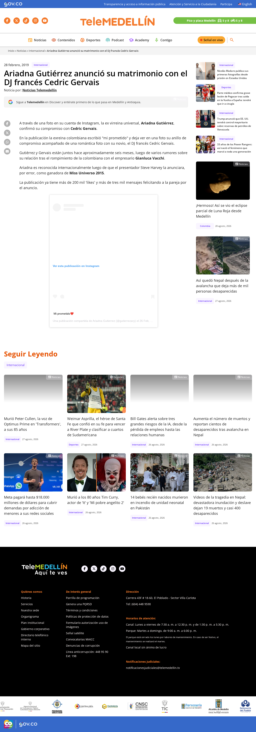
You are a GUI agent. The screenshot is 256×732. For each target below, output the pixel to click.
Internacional (37, 51)
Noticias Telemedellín (39, 90)
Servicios (27, 604)
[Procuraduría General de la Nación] (40, 706)
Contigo (163, 40)
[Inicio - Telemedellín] (117, 21)
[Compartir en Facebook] (7, 123)
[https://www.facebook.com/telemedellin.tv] (84, 568)
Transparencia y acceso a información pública (134, 4)
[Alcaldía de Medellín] (202, 706)
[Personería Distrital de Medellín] (175, 706)
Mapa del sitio (30, 645)
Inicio (11, 51)
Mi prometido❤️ (64, 313)
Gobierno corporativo (35, 629)
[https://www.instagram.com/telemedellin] (113, 568)
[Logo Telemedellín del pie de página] (44, 568)
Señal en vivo (213, 40)
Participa (226, 4)
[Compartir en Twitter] (7, 133)
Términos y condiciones (82, 610)
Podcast (114, 40)
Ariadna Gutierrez (104, 320)
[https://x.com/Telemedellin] (94, 568)
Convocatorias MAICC (80, 639)
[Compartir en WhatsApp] (7, 142)
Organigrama (30, 616)
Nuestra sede (30, 610)
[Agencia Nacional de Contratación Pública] (13, 706)
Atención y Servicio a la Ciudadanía (192, 4)
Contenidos (63, 40)
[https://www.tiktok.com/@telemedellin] (103, 568)
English (247, 4)
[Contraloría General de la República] (67, 706)
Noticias (37, 40)
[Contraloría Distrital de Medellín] (94, 706)
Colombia (205, 225)
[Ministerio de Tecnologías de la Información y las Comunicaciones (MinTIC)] (147, 706)
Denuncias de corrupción (83, 645)
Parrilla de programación (82, 598)
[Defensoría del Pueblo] (228, 706)
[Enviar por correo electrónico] (7, 151)
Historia (26, 598)
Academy (139, 40)
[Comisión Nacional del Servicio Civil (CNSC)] (121, 706)
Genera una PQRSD (79, 604)
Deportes (90, 40)
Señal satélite (75, 633)
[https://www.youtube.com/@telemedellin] (122, 568)
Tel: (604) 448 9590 (138, 604)
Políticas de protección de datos (87, 616)
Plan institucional (32, 623)
